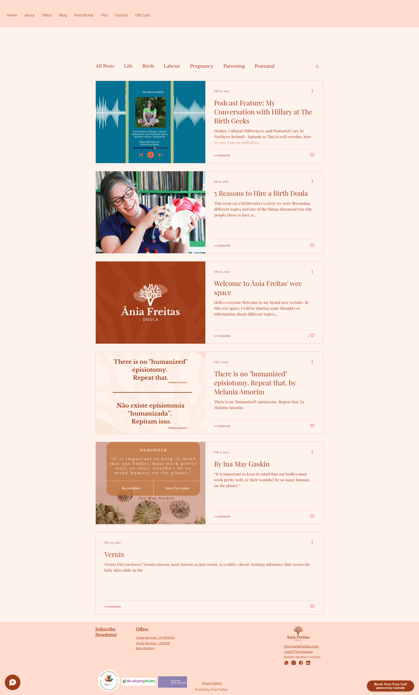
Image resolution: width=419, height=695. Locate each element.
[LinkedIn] (308, 662)
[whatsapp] (286, 662)
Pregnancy (202, 66)
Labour (172, 66)
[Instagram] (293, 662)
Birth (148, 66)
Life (128, 66)
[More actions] (314, 91)
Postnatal (265, 66)
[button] (317, 66)
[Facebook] (300, 662)
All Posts (105, 66)
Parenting (234, 66)
